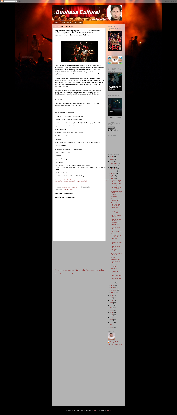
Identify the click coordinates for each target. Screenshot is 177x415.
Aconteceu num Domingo (115, 199)
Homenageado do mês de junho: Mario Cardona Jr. (116, 278)
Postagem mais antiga (95, 270)
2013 (111, 320)
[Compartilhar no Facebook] (87, 187)
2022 (111, 298)
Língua (113, 257)
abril (112, 285)
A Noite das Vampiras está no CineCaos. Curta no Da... (116, 236)
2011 (111, 324)
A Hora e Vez (115, 224)
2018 (111, 307)
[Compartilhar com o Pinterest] (89, 187)
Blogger (109, 410)
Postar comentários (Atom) (68, 274)
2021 (111, 300)
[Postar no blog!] (84, 187)
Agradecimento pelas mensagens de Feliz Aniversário (116, 229)
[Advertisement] (79, 254)
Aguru (95, 410)
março (113, 287)
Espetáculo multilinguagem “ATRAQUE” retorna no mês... (116, 206)
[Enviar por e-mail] (82, 187)
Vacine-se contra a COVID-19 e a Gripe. (116, 192)
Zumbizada (114, 196)
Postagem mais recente (64, 270)
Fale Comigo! (78, 22)
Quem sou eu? (66, 22)
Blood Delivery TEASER (115, 265)
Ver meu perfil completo (115, 344)
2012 (111, 322)
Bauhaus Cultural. (68, 189)
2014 (111, 317)
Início (56, 22)
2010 (111, 327)
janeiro (113, 292)
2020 (111, 303)
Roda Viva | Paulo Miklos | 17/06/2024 (116, 221)
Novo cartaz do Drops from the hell (116, 261)
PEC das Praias (115, 269)
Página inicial (80, 270)
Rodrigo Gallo (114, 342)
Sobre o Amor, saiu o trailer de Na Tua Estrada (116, 187)
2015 (111, 315)
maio (113, 283)
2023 (111, 295)
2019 (111, 305)
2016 (111, 312)
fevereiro (114, 290)
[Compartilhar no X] (86, 187)
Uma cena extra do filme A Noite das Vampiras (116, 242)
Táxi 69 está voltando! (114, 212)
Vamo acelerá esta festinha (116, 254)
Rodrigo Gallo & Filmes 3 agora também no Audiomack (116, 249)
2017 (111, 310)
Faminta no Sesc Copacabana (116, 272)
